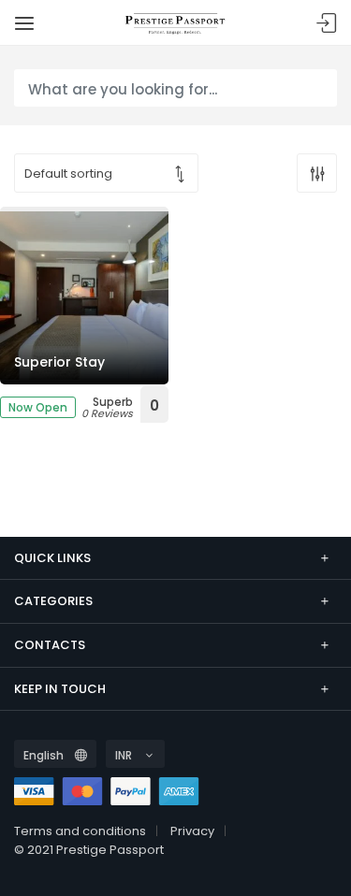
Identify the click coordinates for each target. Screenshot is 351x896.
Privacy (192, 831)
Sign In (326, 24)
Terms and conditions (80, 831)
